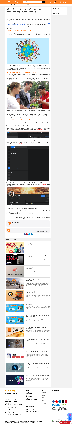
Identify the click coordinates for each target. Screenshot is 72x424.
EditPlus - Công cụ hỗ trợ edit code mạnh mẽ (36, 267)
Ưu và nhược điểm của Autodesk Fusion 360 (36, 327)
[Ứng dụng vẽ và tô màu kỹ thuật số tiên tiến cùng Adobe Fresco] (15, 368)
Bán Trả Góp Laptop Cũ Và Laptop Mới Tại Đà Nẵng (38, 303)
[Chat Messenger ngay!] (69, 414)
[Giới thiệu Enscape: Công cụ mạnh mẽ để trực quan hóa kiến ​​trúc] (15, 283)
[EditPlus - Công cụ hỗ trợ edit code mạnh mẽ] (15, 271)
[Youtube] (56, 401)
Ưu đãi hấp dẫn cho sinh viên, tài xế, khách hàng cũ (38, 243)
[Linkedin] (59, 401)
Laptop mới (44, 392)
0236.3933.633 (13, 415)
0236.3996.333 (13, 399)
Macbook (43, 395)
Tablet (43, 398)
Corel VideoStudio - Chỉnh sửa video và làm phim (37, 375)
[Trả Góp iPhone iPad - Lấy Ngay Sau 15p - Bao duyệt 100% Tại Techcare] (15, 319)
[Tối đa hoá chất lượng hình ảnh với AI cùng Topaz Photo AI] (15, 344)
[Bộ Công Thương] (56, 405)
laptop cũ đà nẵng (45, 403)
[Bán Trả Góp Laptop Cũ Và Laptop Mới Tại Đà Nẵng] (15, 307)
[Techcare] (13, 2)
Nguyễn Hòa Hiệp (15, 222)
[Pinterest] (66, 401)
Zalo (70, 418)
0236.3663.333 (13, 407)
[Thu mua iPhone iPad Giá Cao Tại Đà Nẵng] (15, 259)
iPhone (43, 397)
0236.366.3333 (63, 2)
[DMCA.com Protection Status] (63, 405)
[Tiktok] (63, 401)
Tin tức (43, 402)
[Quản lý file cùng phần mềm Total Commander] (15, 356)
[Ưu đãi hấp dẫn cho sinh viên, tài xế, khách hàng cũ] (15, 247)
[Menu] (6, 2)
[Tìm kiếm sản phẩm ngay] (43, 2)
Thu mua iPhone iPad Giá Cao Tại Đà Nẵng (36, 255)
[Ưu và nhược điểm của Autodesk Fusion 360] (15, 332)
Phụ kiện (43, 400)
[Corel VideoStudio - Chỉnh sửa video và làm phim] (15, 380)
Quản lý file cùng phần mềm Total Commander (36, 351)
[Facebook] (53, 401)
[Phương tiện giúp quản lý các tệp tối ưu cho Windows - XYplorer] (15, 295)
